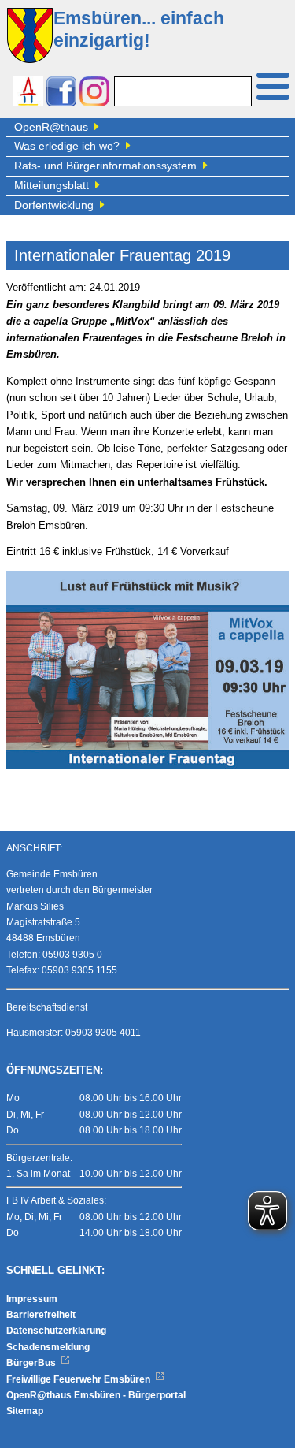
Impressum (31, 1299)
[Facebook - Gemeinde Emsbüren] (61, 93)
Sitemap (24, 1410)
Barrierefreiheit (41, 1314)
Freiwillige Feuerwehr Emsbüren (79, 1379)
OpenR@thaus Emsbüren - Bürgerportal (96, 1395)
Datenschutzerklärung (56, 1330)
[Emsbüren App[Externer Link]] (28, 93)
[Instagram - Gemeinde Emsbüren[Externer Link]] (94, 93)
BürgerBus (32, 1362)
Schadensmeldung (48, 1347)
